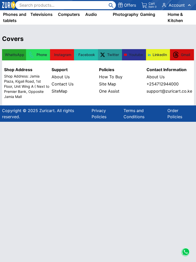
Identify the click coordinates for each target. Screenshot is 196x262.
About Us (61, 76)
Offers (130, 5)
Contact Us (63, 83)
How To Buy (110, 76)
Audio (91, 14)
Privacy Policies (99, 113)
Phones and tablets (14, 17)
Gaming (147, 14)
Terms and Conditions (134, 113)
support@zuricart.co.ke (169, 91)
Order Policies (174, 113)
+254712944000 (162, 83)
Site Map (107, 83)
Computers (69, 14)
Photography (125, 14)
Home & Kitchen (175, 17)
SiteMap (59, 91)
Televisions (41, 14)
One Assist (109, 91)
